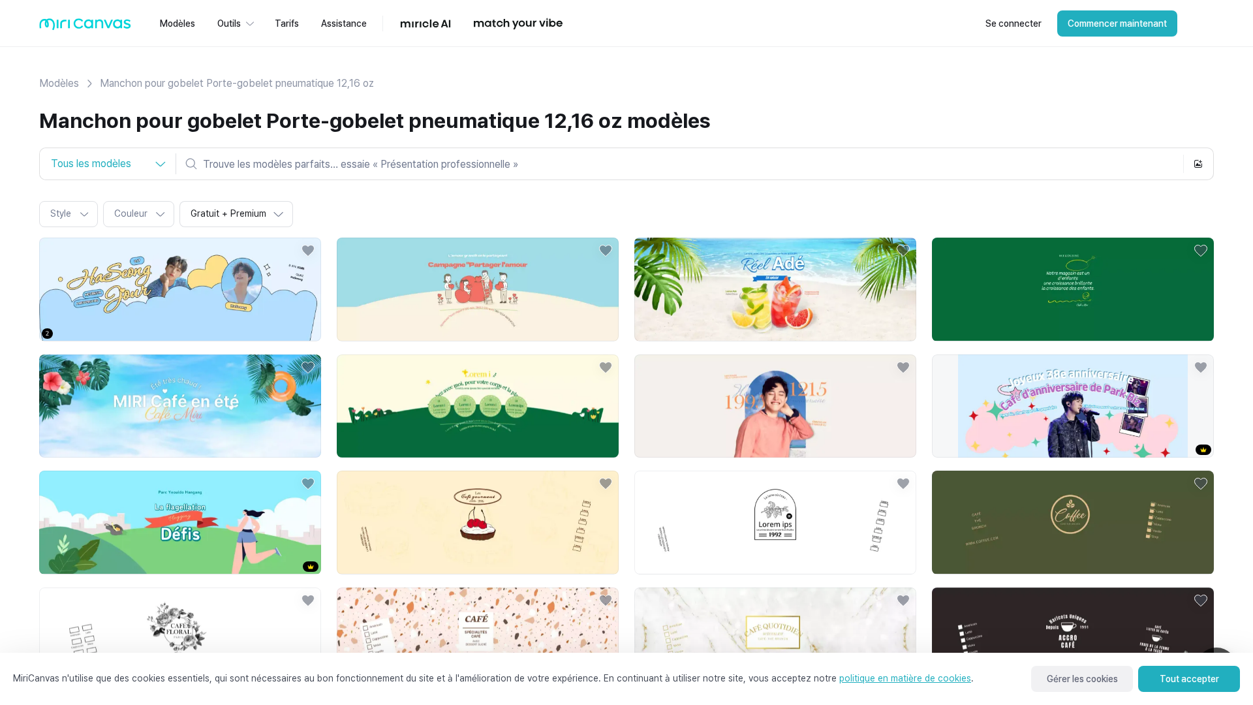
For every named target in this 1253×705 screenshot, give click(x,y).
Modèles (59, 83)
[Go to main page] (85, 27)
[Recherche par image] (1198, 164)
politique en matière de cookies (905, 678)
